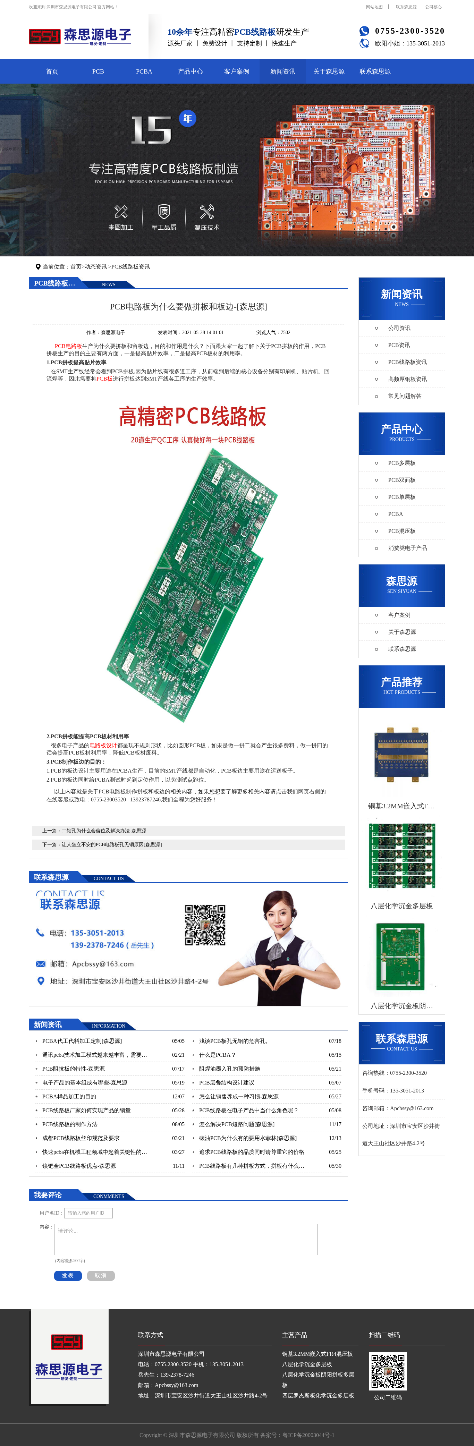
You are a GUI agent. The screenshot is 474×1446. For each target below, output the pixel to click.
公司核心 (433, 7)
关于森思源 (329, 71)
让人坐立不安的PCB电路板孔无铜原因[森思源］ (113, 844)
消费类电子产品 (407, 548)
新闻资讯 (282, 71)
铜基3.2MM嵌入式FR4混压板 (317, 1354)
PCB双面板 (402, 480)
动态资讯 (96, 267)
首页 (52, 71)
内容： (47, 1227)
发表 (68, 1275)
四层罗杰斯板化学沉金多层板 (318, 1395)
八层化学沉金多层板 (307, 1364)
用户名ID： (52, 1213)
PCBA (144, 71)
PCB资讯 (399, 345)
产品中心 (190, 71)
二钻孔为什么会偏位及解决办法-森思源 (104, 830)
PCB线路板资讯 (130, 267)
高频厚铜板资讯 (407, 379)
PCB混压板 (402, 531)
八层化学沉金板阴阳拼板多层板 (318, 1380)
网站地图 (374, 7)
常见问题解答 (405, 396)
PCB (98, 71)
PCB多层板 (402, 463)
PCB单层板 (402, 497)
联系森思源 (406, 7)
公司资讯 (399, 328)
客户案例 (236, 71)
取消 (101, 1275)
